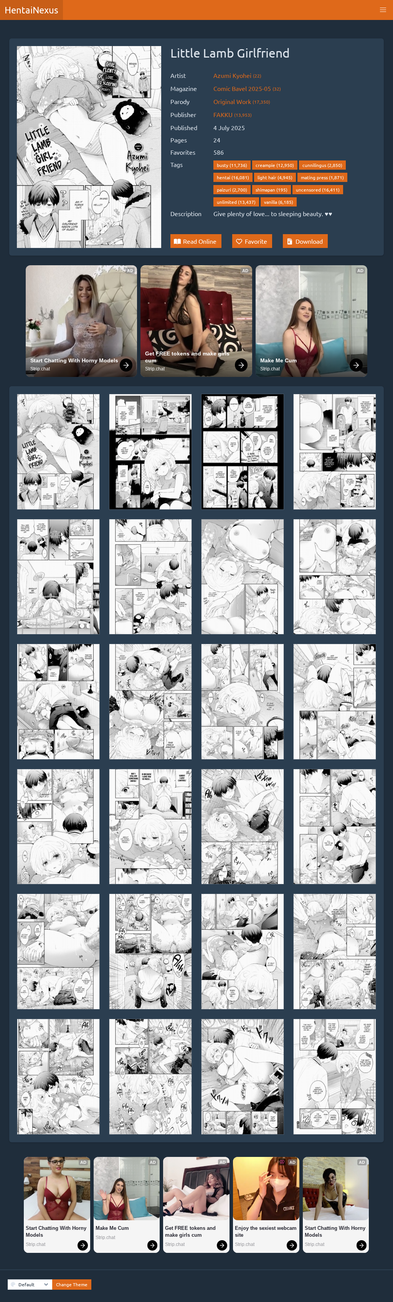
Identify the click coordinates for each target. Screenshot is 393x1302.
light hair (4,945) (275, 177)
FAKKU (232, 114)
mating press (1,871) (322, 177)
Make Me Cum (278, 360)
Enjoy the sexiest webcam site (266, 1231)
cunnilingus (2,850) (322, 165)
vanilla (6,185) (278, 202)
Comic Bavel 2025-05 (247, 88)
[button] (383, 10)
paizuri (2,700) (232, 190)
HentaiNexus (31, 9)
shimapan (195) (271, 190)
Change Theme (72, 1284)
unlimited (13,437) (236, 202)
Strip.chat (40, 369)
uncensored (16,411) (318, 190)
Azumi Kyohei (237, 75)
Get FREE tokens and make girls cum (188, 357)
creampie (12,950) (275, 165)
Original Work (241, 101)
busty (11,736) (232, 165)
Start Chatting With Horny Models (74, 360)
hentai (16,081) (233, 177)
